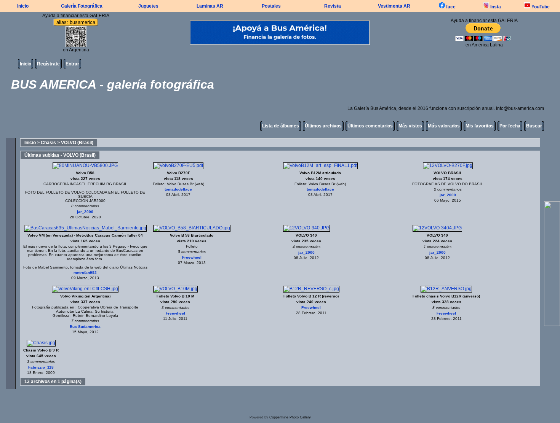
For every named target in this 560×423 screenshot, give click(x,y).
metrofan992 (85, 272)
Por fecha (509, 126)
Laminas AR (210, 6)
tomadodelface (178, 189)
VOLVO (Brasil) (77, 142)
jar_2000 (85, 212)
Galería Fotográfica (81, 6)
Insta (495, 7)
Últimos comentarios (370, 126)
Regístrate (48, 64)
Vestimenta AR (394, 6)
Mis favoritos (480, 126)
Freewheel (192, 257)
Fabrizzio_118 (41, 367)
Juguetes (148, 6)
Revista (332, 6)
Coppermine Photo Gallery (290, 417)
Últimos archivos (323, 126)
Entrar (72, 64)
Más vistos (410, 126)
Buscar (534, 126)
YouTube (540, 7)
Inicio (23, 6)
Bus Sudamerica (85, 326)
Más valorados (444, 126)
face (450, 7)
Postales (271, 6)
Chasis (48, 142)
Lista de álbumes (280, 126)
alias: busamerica (75, 22)
